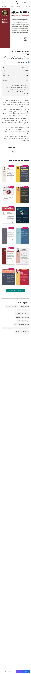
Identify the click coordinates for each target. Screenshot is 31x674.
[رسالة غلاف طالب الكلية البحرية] (22, 215)
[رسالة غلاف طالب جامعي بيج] (8, 174)
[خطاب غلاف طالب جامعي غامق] (8, 277)
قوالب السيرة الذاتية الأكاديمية (22, 314)
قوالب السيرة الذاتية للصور (23, 310)
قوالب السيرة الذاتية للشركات (22, 328)
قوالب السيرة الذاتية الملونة (11, 306)
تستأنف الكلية (11, 6)
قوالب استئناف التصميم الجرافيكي (21, 324)
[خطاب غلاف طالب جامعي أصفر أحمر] (22, 277)
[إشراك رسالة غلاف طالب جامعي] (22, 195)
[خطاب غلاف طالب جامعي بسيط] (22, 256)
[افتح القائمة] (3, 2)
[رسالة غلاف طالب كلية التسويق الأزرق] (22, 236)
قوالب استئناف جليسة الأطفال (22, 332)
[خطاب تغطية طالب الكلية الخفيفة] (8, 195)
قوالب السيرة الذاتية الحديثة (23, 321)
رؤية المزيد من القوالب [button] (15, 291)
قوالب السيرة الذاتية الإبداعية (22, 317)
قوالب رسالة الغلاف (24, 306)
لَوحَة (13, 151)
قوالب (26, 6)
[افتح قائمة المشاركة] (5, 62)
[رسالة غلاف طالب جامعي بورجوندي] (8, 256)
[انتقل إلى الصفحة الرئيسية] (22, 2)
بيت (29, 6)
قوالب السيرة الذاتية (19, 6)
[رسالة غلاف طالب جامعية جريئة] (22, 174)
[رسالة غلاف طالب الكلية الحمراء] (8, 215)
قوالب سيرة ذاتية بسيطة (8, 328)
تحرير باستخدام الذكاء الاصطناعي (24, 671)
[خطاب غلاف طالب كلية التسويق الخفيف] (8, 236)
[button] (8, 671)
